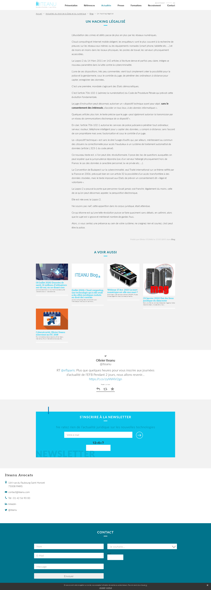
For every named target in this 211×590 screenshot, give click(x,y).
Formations (136, 5)
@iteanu (12, 509)
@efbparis (68, 370)
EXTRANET (161, 3)
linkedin (12, 503)
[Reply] (98, 390)
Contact (171, 5)
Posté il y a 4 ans (105, 384)
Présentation (71, 5)
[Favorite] (112, 390)
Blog (173, 239)
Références (89, 5)
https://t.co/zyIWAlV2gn (105, 379)
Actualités (106, 5)
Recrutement (154, 5)
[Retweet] (105, 390)
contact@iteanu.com (19, 492)
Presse (121, 5)
